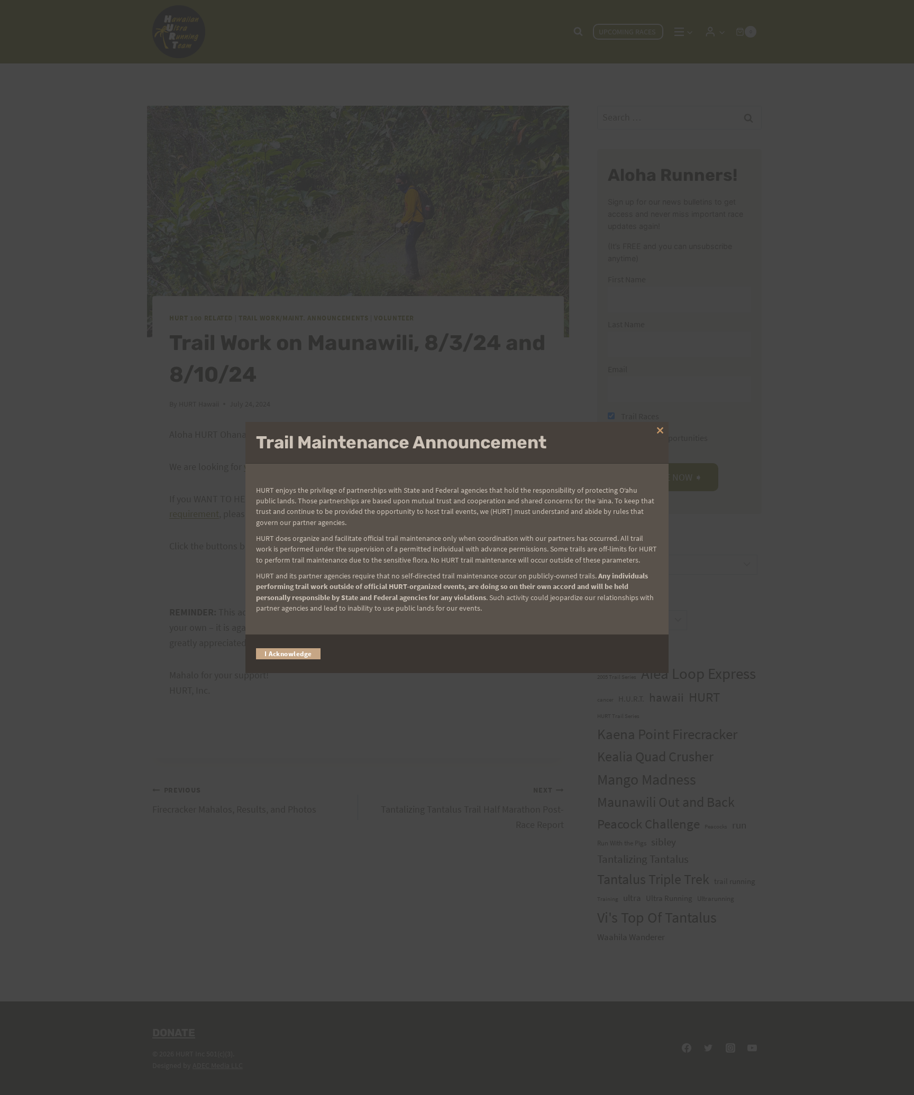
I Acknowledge (288, 653)
